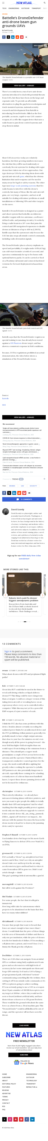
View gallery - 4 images (24, 85)
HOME (4, 1074)
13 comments (26, 499)
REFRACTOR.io (31, 1087)
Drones (5, 14)
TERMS (5, 1097)
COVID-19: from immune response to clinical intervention (21, 438)
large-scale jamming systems (23, 186)
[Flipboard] (21, 37)
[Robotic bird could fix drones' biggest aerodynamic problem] (24, 584)
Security (33, 486)
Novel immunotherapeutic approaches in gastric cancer (20, 444)
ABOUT (5, 1080)
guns (22, 176)
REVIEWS (5, 1090)
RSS (3, 1106)
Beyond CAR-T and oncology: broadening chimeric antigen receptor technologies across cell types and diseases (21, 451)
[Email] (26, 37)
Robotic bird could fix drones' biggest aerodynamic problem (23, 599)
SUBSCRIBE (6, 1077)
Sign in (8, 651)
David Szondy (17, 509)
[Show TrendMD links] (44, 479)
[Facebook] (4, 37)
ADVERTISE (6, 1093)
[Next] (42, 595)
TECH (4, 8)
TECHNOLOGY (31, 1080)
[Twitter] (8, 37)
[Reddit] (17, 37)
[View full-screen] (45, 45)
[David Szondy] (5, 511)
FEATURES (6, 1087)
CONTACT (6, 1103)
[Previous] (5, 595)
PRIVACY (5, 1100)
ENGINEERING (14, 8)
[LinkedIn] (13, 37)
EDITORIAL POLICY (9, 1084)
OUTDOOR (25, 8)
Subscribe (24, 1055)
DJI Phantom (15, 343)
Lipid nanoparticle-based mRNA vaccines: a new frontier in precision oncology (21, 459)
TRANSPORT (36, 8)
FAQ (3, 1109)
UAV (22, 486)
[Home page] (24, 4)
